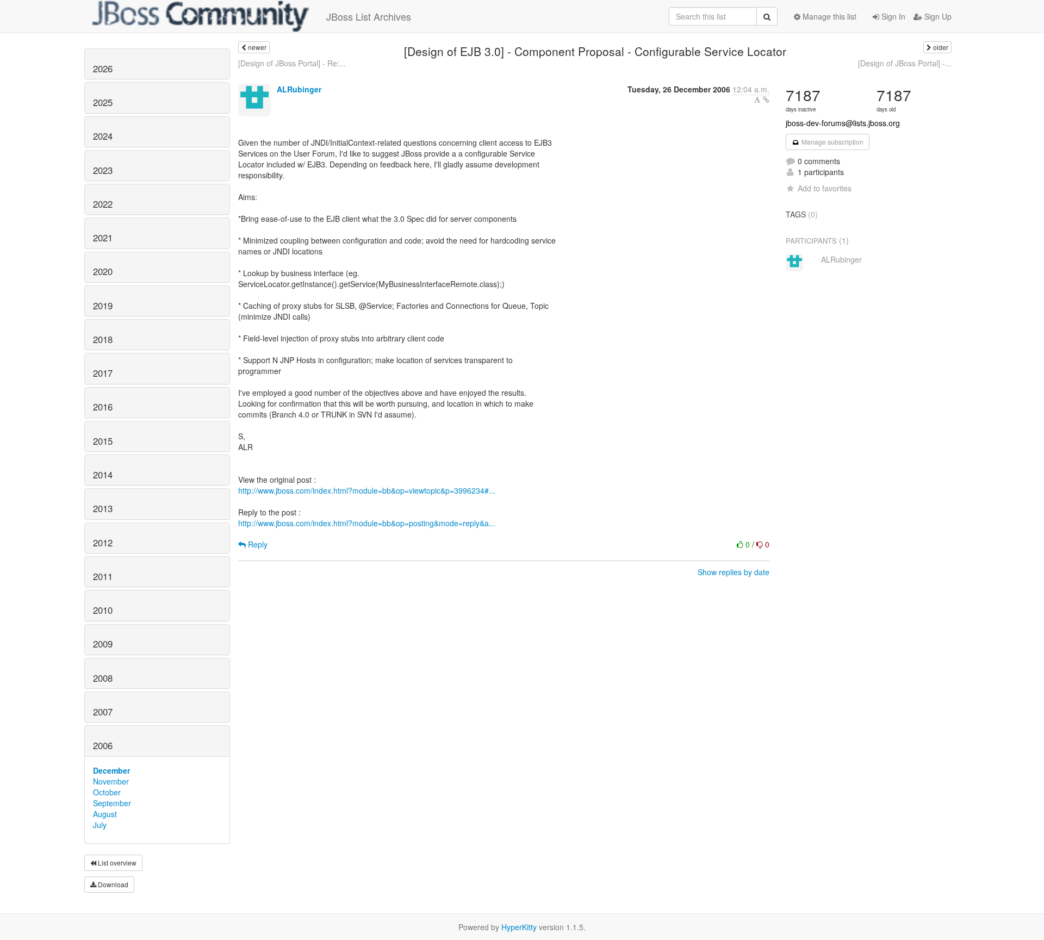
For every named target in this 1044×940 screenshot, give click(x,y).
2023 (103, 170)
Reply (257, 544)
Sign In (892, 16)
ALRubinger (299, 89)
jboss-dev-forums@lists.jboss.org (843, 122)
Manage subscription (831, 141)
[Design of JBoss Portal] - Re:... (292, 63)
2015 (103, 440)
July (100, 824)
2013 (103, 508)
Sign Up (937, 16)
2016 (103, 406)
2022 (103, 203)
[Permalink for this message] (766, 99)
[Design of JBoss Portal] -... (905, 63)
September (112, 803)
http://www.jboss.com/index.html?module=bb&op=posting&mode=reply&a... (366, 523)
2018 (103, 339)
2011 (103, 576)
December (111, 770)
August (105, 813)
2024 (103, 135)
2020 (103, 271)
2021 (103, 237)
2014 (103, 474)
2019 (103, 305)
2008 (103, 677)
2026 (103, 68)
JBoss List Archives (368, 16)
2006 (103, 745)
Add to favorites (825, 188)
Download (112, 884)
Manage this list (828, 16)
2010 (103, 610)
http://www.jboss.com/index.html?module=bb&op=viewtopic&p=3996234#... (366, 490)
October (107, 792)
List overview (116, 862)
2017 (103, 372)
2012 (103, 542)
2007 (103, 711)
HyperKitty (519, 927)
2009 (103, 643)
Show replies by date (733, 572)
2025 (103, 102)
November (111, 781)
